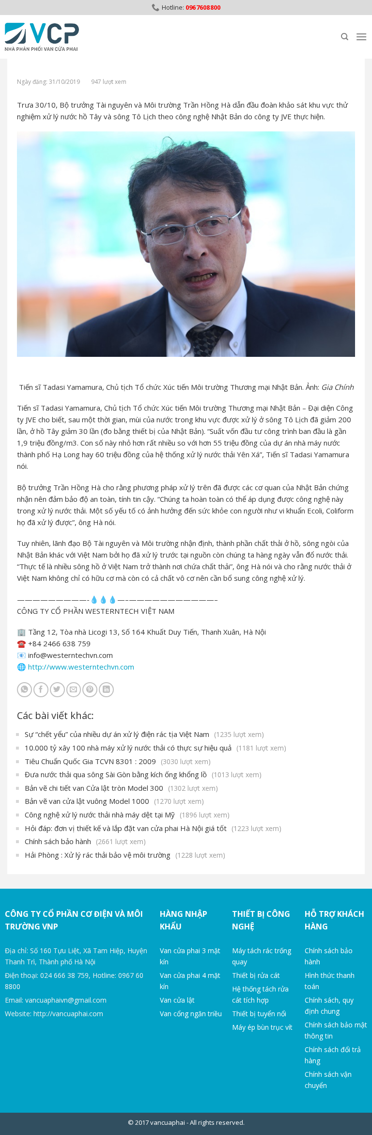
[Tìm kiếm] (344, 37)
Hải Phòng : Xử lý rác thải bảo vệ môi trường (125, 855)
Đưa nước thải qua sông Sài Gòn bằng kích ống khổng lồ (143, 774)
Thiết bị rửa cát (256, 975)
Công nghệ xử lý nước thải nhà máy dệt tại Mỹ (127, 814)
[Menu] (361, 36)
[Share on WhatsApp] (24, 689)
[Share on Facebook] (40, 689)
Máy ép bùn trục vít (262, 1027)
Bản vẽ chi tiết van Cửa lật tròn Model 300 (121, 788)
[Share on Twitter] (57, 689)
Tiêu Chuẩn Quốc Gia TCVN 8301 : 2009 (118, 761)
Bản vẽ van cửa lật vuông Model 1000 (114, 801)
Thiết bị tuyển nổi (259, 1013)
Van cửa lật (177, 1000)
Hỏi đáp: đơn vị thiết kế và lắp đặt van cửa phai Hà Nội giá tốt (153, 828)
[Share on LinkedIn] (106, 689)
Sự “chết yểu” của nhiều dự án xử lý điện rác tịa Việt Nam (144, 734)
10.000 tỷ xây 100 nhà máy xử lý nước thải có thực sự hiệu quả (155, 747)
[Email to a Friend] (73, 689)
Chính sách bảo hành (85, 841)
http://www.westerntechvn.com (81, 666)
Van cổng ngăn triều (191, 1013)
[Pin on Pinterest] (89, 689)
